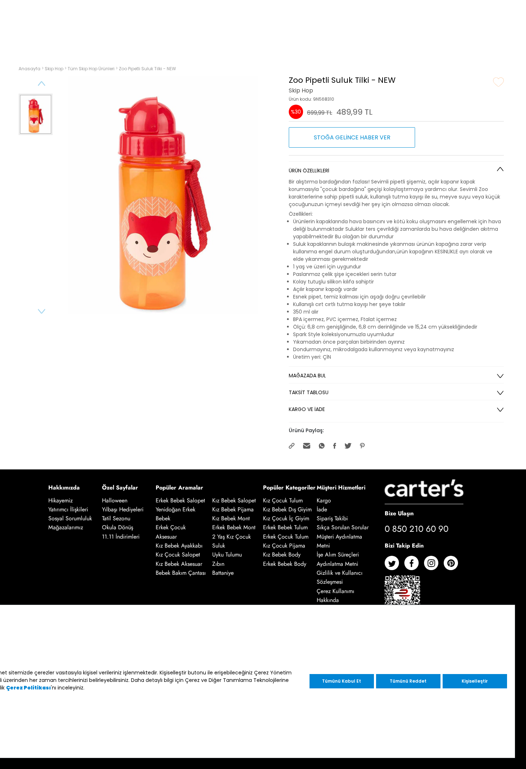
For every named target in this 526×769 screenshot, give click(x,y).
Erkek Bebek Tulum (285, 528)
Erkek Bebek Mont (233, 528)
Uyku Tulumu (227, 555)
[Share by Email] (307, 445)
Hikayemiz (60, 500)
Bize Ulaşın (399, 513)
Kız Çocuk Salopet (178, 555)
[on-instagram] (434, 565)
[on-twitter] (394, 565)
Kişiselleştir (475, 681)
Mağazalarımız (65, 528)
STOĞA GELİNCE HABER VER (352, 137)
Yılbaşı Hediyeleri (122, 509)
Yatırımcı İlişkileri (68, 509)
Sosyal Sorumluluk (70, 518)
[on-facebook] (414, 565)
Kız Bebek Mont (231, 518)
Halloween (114, 500)
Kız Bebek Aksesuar (179, 564)
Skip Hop (54, 69)
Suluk (218, 545)
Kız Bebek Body (282, 555)
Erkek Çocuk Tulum (285, 536)
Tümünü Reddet (408, 681)
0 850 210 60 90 (416, 528)
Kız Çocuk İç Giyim (286, 518)
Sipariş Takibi (332, 518)
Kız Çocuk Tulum (283, 500)
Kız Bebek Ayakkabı (179, 545)
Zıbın (218, 564)
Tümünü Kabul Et (341, 681)
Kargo (324, 500)
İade (322, 509)
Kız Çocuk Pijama (284, 545)
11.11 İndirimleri (121, 536)
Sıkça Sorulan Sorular (343, 528)
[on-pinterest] (453, 565)
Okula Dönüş (117, 528)
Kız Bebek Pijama (233, 509)
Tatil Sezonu (116, 518)
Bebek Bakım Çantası (181, 573)
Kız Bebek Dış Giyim (287, 509)
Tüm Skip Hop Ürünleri (92, 69)
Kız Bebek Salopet (234, 500)
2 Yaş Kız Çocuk (231, 536)
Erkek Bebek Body (284, 564)
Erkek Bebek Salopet (180, 500)
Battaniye (223, 573)
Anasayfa (30, 69)
